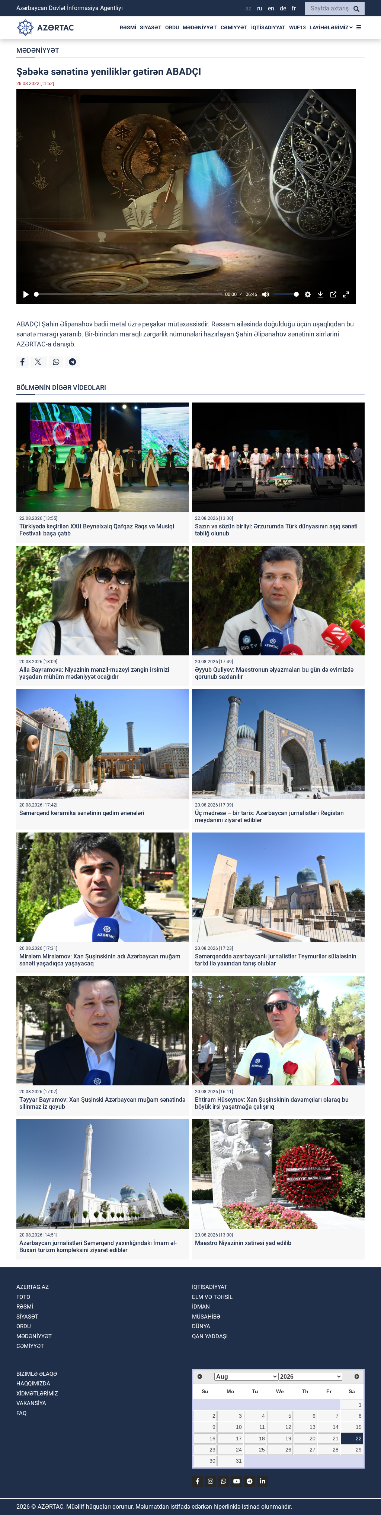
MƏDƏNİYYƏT (200, 27)
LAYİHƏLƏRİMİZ (329, 27)
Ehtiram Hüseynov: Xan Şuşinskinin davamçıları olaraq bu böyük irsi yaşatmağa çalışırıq (272, 1103)
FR (294, 8)
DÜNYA (201, 1326)
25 (262, 1450)
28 (336, 1450)
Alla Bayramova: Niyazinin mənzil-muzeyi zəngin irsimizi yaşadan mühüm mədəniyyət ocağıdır (94, 673)
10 (239, 1427)
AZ (248, 8)
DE (283, 8)
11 (262, 1427)
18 (262, 1438)
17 (239, 1438)
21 (336, 1438)
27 (313, 1450)
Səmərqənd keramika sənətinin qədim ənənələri (81, 813)
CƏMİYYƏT (234, 27)
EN (271, 8)
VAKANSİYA (31, 1403)
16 (212, 1438)
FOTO (23, 1297)
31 (239, 1461)
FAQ (21, 1413)
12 (288, 1427)
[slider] (128, 294)
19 (288, 1438)
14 (336, 1427)
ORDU (172, 27)
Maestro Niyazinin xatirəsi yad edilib (243, 1243)
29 (359, 1450)
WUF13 (297, 27)
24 (239, 1450)
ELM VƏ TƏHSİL (212, 1297)
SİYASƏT (150, 27)
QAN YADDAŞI (210, 1336)
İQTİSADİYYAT (268, 27)
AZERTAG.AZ (32, 1287)
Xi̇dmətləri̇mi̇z (37, 1393)
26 (288, 1450)
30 (212, 1461)
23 (212, 1450)
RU (259, 8)
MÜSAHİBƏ (206, 1316)
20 (313, 1438)
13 (313, 1427)
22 (359, 1438)
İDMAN (201, 1306)
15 (359, 1427)
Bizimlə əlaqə (36, 1374)
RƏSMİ (128, 27)
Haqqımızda (33, 1383)
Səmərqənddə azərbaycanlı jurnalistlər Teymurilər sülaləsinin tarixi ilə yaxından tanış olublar (275, 960)
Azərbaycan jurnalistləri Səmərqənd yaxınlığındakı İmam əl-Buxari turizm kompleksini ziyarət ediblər (98, 1246)
